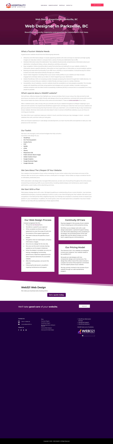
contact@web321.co (26, 324)
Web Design (44, 5)
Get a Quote (97, 4)
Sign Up (84, 306)
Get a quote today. (56, 295)
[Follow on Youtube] (26, 330)
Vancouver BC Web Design (47, 329)
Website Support (53, 5)
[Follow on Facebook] (19, 330)
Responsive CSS (28, 152)
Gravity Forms (28, 142)
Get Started (36, 225)
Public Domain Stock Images (32, 154)
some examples (74, 100)
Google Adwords (28, 163)
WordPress (27, 138)
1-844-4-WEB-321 (25, 321)
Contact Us (69, 5)
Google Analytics (28, 159)
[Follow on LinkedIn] (24, 330)
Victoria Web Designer (46, 328)
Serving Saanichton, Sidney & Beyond (48, 326)
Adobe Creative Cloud (30, 157)
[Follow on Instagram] (21, 330)
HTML (25, 148)
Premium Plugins (45, 321)
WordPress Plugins (45, 323)
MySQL (26, 146)
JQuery (26, 150)
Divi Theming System (30, 140)
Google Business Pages (30, 161)
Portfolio (62, 5)
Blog (42, 319)
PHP (25, 144)
